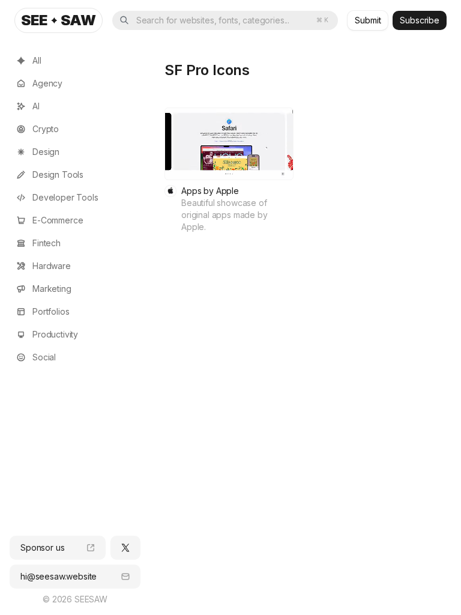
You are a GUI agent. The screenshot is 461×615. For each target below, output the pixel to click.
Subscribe (419, 20)
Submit (368, 20)
